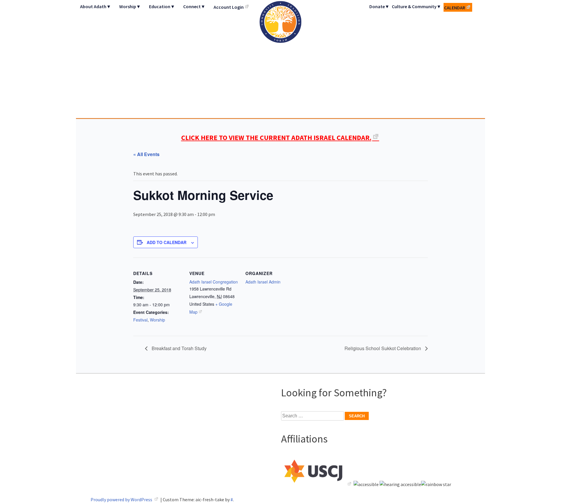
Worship (157, 320)
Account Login (229, 7)
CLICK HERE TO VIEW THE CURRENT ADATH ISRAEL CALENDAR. (276, 137)
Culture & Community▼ (416, 6)
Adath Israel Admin (262, 282)
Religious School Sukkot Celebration (383, 348)
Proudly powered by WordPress (122, 499)
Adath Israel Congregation (280, 59)
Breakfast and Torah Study (178, 348)
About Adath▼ (95, 6)
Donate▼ (379, 6)
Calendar (454, 8)
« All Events (146, 154)
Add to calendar (166, 242)
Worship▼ (130, 6)
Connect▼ (194, 6)
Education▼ (162, 6)
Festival (140, 320)
